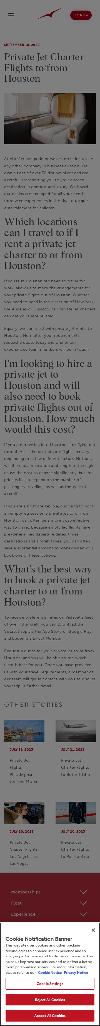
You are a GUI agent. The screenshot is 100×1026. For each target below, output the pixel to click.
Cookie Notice (50, 972)
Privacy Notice (75, 972)
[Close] (93, 930)
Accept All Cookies (50, 1015)
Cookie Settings (50, 984)
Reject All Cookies (50, 1000)
